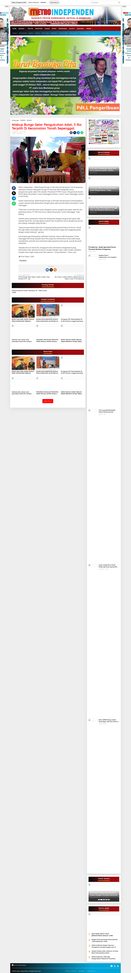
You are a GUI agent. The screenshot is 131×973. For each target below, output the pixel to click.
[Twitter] (51, 269)
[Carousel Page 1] (99, 899)
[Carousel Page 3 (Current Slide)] (104, 899)
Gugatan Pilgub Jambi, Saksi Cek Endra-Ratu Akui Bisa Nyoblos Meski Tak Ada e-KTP (103, 892)
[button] (119, 2)
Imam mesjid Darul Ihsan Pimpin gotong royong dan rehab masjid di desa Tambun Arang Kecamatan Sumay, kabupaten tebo (109, 566)
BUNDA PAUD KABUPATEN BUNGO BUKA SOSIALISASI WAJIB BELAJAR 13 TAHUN (47, 320)
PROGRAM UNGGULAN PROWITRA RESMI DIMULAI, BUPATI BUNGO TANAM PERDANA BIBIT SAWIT (47, 340)
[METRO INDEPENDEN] (65, 15)
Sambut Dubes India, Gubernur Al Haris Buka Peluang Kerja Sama (105, 952)
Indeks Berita (91, 971)
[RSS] (55, 269)
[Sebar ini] (71, 132)
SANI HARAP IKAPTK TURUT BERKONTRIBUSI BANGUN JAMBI (102, 934)
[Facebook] (47, 269)
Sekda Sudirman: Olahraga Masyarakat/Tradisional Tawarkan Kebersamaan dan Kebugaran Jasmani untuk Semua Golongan (105, 958)
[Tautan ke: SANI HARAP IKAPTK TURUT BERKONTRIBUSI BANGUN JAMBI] (104, 922)
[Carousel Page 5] (109, 899)
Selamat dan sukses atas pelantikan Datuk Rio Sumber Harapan (22, 340)
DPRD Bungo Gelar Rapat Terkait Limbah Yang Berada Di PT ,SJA (34, 277)
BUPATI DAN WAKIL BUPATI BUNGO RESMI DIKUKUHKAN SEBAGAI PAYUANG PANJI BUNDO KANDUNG (23, 320)
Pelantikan (22, 261)
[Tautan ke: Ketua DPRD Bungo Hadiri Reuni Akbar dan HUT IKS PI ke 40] (93, 795)
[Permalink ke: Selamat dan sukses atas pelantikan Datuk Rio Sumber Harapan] (23, 331)
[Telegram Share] (78, 132)
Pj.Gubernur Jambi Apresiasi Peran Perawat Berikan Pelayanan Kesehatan (102, 248)
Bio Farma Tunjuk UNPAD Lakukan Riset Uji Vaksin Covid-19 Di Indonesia (69, 277)
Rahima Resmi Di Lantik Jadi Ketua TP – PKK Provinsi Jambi (29, 291)
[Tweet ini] (74, 132)
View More (48, 401)
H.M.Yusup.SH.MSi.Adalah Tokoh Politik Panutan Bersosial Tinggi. (107, 411)
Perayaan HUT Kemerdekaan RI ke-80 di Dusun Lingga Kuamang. (72, 320)
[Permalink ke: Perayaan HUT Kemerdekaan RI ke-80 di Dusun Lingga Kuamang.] (72, 311)
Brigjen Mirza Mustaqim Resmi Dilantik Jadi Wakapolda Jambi (104, 940)
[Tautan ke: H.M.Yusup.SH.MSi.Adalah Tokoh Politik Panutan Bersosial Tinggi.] (93, 486)
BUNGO (14, 133)
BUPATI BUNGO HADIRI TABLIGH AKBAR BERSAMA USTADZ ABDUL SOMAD (71, 340)
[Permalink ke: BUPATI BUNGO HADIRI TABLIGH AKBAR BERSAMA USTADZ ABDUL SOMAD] (72, 331)
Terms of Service (71, 971)
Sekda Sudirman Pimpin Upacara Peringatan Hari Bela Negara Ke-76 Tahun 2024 (104, 946)
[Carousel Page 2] (101, 899)
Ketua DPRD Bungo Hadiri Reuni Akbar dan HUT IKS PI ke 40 (109, 721)
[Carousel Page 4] (106, 899)
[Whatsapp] (81, 132)
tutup (6, 6)
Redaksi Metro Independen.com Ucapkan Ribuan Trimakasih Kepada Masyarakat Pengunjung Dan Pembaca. (108, 256)
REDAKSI (81, 971)
